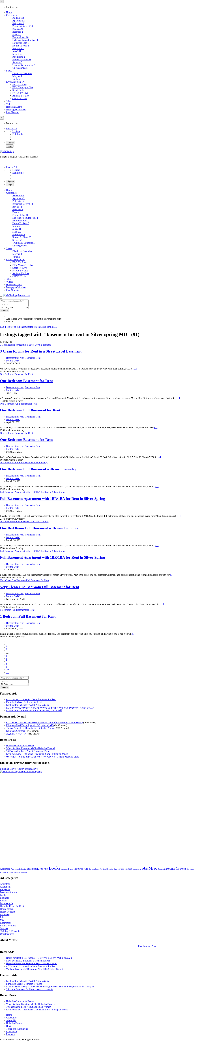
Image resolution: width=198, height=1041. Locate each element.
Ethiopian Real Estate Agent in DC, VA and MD (30, 725)
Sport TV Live (19, 90)
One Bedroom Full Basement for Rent (30, 410)
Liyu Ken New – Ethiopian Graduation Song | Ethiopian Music (37, 754)
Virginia (16, 79)
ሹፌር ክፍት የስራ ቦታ (16, 733)
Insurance (136, 869)
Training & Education (8, 872)
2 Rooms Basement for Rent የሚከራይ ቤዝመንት (29, 989)
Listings (16, 131)
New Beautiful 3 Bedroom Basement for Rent (28, 960)
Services (190, 869)
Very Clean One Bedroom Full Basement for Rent (39, 587)
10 (7, 669)
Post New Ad (12, 112)
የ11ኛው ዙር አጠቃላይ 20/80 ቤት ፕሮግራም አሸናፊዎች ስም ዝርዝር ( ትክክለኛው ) (44, 722)
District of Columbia (22, 73)
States (9, 70)
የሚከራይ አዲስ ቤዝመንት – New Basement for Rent (31, 699)
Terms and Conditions (17, 1028)
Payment (10, 1034)
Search (4, 310)
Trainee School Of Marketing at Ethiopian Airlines (30, 728)
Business (64, 869)
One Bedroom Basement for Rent (26, 381)
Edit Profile (18, 134)
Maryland (17, 76)
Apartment (15, 869)
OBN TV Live (19, 98)
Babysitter (23, 869)
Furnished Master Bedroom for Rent (24, 702)
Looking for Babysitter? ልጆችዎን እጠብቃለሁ (28, 705)
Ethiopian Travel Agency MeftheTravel (19, 768)
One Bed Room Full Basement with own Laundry (39, 528)
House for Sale (111, 869)
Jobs (8, 101)
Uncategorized (21, 872)
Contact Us (11, 1031)
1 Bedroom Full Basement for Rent (28, 616)
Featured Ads (81, 868)
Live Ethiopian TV (15, 81)
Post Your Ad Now (147, 946)
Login (9, 146)
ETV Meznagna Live (22, 87)
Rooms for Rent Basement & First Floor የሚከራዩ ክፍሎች (34, 710)
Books (54, 868)
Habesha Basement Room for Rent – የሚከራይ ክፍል (31, 963)
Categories (11, 15)
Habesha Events (14, 106)
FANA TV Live (20, 93)
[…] (135, 368)
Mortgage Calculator (16, 109)
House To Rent (125, 869)
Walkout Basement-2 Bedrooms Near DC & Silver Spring (34, 969)
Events (70, 869)
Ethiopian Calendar (15, 731)
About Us (11, 1020)
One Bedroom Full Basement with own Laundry (38, 469)
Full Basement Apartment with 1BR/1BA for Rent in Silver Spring (52, 499)
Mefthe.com (24, 295)
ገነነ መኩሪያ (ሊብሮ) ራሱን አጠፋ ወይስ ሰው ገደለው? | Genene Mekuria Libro (42, 756)
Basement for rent (15, 358)
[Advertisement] (93, 819)
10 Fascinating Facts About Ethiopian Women (28, 751)
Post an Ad (11, 128)
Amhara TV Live (20, 95)
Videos (9, 104)
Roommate (162, 869)
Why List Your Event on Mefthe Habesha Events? (30, 748)
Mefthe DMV (13, 360)
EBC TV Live (19, 84)
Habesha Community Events (20, 745)
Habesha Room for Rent (97, 869)
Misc (152, 868)
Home (9, 12)
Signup (10, 143)
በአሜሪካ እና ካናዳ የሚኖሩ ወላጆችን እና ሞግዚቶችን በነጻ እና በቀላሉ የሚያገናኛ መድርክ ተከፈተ (50, 707)
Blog (8, 1026)
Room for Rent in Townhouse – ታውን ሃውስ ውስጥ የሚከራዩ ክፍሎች (39, 958)
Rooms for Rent (32, 358)
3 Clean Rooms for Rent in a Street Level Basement (41, 351)
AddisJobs (5, 868)
